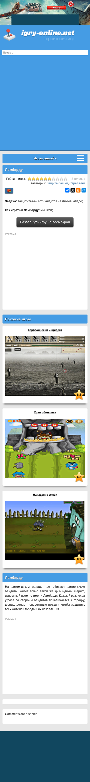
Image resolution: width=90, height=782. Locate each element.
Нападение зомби (45, 494)
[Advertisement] (45, 105)
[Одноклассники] (78, 190)
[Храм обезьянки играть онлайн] (45, 448)
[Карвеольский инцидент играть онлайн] (45, 365)
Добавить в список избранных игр (9, 191)
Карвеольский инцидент (45, 329)
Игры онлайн (45, 35)
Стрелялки (77, 183)
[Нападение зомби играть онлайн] (45, 530)
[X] (72, 190)
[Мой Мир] (84, 190)
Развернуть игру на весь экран (45, 222)
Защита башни (57, 183)
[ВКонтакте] (67, 190)
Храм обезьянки (45, 412)
